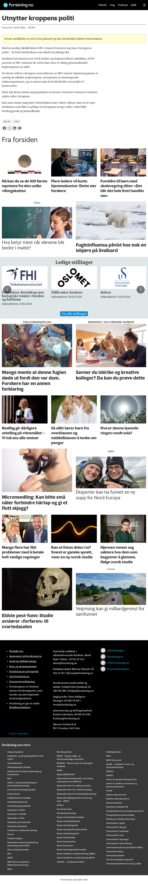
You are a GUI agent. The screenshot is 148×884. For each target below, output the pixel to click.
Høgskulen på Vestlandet (18, 822)
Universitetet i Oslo (115, 835)
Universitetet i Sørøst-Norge (119, 843)
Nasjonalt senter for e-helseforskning (74, 789)
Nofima (60, 805)
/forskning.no (115, 656)
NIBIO (10, 857)
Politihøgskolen (113, 752)
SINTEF (109, 775)
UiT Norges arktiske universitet (120, 819)
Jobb (133, 5)
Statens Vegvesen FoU (116, 795)
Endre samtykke (18, 733)
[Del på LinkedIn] (14, 128)
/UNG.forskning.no (118, 662)
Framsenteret (13, 794)
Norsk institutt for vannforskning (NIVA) (76, 857)
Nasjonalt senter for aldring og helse (74, 785)
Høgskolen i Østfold (16, 814)
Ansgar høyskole (15, 752)
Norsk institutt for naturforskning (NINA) (76, 853)
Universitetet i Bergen (116, 827)
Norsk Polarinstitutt (66, 837)
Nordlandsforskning (66, 813)
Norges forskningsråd (67, 825)
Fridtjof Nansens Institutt (19, 798)
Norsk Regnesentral (66, 841)
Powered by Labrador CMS (74, 879)
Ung (112, 5)
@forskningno (115, 650)
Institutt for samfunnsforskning (22, 830)
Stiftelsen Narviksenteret (117, 799)
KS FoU (10, 834)
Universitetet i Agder (115, 823)
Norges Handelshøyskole (68, 821)
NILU (9, 869)
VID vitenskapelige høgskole (119, 859)
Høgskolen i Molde (16, 810)
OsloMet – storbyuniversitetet (70, 862)
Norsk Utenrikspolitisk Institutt (71, 849)
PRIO (108, 756)
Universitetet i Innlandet (117, 831)
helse (6, 121)
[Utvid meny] (144, 5)
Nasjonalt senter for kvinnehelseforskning (77, 794)
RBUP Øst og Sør (114, 760)
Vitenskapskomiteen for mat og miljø (123, 863)
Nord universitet (64, 809)
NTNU (59, 770)
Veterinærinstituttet (115, 855)
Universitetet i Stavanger (117, 839)
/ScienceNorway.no (118, 669)
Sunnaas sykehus (114, 803)
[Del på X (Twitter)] (9, 128)
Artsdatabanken (14, 763)
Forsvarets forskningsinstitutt (21, 789)
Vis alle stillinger (74, 314)
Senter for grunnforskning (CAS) (121, 779)
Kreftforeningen (15, 838)
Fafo (9, 778)
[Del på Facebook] (4, 128)
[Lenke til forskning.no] (47, 3)
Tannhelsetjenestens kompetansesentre (125, 811)
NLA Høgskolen (64, 752)
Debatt (102, 5)
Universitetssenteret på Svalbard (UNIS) (124, 847)
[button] (7, 289)
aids (16, 121)
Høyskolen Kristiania (17, 826)
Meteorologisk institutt (18, 849)
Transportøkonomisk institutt (120, 815)
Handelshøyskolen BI (17, 802)
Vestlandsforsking (114, 851)
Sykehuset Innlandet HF (117, 807)
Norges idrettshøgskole (68, 833)
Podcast (123, 5)
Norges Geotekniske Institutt (70, 817)
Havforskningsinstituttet (19, 806)
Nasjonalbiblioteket (66, 774)
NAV (9, 853)
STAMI (109, 790)
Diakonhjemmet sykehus (19, 767)
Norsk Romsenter (65, 845)
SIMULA (110, 771)
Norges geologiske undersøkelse (72, 829)
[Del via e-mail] (19, 128)
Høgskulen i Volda (15, 818)
